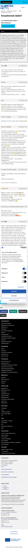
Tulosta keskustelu (8, 26)
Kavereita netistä (5, 395)
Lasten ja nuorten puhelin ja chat (8, 433)
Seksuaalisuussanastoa (6, 341)
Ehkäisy (3, 332)
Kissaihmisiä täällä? (6, 12)
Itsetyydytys (3, 329)
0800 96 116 (6, 519)
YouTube (5, 489)
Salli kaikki (14, 291)
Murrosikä (3, 377)
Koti (2, 424)
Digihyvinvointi (4, 388)
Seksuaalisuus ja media (6, 336)
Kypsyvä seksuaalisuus (6, 323)
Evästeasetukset (14, 533)
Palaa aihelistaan (6, 23)
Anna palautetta (5, 474)
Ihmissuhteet (4, 346)
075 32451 (5, 465)
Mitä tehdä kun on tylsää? (6, 420)
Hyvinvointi (3, 381)
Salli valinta (14, 295)
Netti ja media (4, 386)
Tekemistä (4, 447)
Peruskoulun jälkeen (5, 411)
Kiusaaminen (4, 359)
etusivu (3, 11)
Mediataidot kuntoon (5, 390)
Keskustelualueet (12, 11)
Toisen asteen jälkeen (6, 413)
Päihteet (3, 383)
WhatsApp (13, 311)
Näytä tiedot (21, 287)
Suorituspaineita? (5, 334)
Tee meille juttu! (4, 451)
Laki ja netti (3, 401)
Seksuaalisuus (5, 321)
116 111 (4, 512)
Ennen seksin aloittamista (6, 330)
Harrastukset (4, 422)
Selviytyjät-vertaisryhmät (6, 370)
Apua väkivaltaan (5, 444)
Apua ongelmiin (4, 440)
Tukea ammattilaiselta (6, 438)
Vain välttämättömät (14, 300)
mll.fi (2, 466)
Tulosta (3, 315)
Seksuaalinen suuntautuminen (7, 325)
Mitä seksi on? (4, 327)
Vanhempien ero (4, 354)
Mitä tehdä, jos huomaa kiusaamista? (9, 372)
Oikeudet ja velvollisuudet (6, 426)
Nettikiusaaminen (5, 397)
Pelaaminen (3, 392)
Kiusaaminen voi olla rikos (7, 366)
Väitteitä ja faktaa (5, 343)
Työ (2, 415)
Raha (2, 428)
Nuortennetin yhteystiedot (7, 472)
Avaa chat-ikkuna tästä (6, 526)
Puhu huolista (4, 437)
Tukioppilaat (4, 408)
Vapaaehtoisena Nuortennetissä (8, 453)
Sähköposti (23, 311)
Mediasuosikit (4, 402)
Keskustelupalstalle (6, 2)
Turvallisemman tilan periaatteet (9, 477)
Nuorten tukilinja (4, 435)
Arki (20, 11)
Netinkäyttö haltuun (5, 393)
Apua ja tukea (4, 431)
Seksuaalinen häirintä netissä (7, 399)
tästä (21, 501)
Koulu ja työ (4, 405)
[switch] (24, 273)
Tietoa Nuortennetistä (6, 469)
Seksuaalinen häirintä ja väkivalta (8, 338)
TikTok (4, 486)
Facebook (4, 311)
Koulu (2, 410)
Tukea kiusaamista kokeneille (7, 368)
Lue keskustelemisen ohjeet (9, 20)
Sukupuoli (3, 339)
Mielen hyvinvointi (5, 379)
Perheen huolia (4, 356)
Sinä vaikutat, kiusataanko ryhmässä (9, 365)
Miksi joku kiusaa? (5, 363)
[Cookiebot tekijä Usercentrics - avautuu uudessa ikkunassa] (20, 247)
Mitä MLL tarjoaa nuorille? (7, 449)
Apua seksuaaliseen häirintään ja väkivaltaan (11, 442)
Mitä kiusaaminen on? (6, 361)
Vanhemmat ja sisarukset (6, 352)
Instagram (5, 487)
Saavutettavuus (14, 531)
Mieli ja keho (4, 375)
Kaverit (2, 348)
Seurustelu (3, 350)
